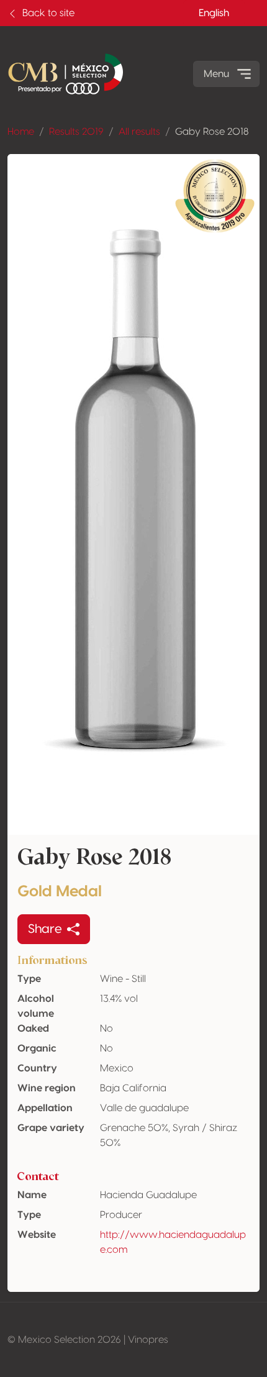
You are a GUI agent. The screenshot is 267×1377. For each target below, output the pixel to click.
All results (139, 132)
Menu (216, 74)
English (214, 13)
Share (45, 929)
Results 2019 (76, 132)
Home (20, 132)
